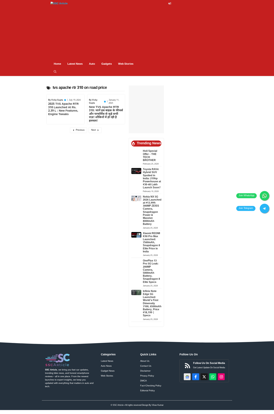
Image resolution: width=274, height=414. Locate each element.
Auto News (106, 366)
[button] (55, 72)
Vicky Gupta (57, 100)
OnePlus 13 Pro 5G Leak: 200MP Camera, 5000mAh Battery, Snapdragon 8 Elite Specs (151, 271)
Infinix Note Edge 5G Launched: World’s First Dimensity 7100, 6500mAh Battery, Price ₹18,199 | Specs (152, 304)
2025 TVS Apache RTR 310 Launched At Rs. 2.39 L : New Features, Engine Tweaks (63, 109)
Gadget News (107, 371)
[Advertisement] (137, 32)
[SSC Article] (62, 4)
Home (57, 64)
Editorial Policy (147, 390)
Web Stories (125, 64)
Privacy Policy (147, 375)
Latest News (75, 64)
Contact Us (145, 366)
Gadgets (106, 64)
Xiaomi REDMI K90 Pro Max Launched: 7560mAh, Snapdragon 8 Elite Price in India (151, 242)
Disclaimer (145, 371)
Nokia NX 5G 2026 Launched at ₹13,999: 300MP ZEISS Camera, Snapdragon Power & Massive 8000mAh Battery (152, 210)
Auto (92, 64)
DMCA (143, 380)
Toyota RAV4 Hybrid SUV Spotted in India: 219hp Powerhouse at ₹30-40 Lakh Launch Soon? (152, 178)
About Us (144, 361)
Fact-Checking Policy (150, 385)
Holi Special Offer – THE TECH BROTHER (150, 156)
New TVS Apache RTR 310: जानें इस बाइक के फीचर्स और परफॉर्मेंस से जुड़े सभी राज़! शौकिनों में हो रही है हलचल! (106, 114)
